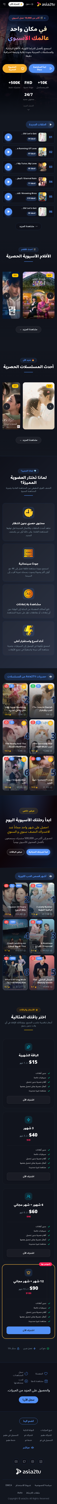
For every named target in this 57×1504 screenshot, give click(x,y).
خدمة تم (28, 1440)
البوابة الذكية (28, 1430)
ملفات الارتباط (33, 1493)
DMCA (9, 1485)
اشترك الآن (14, 4)
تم (11, 1430)
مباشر (26, 1447)
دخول (28, 4)
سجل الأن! (28, 1399)
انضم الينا (28, 1421)
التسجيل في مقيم (10, 1435)
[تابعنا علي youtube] (16, 1461)
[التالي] (6, 295)
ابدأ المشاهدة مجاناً (39, 68)
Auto (19, 1493)
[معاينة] (8, 137)
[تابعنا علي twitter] (24, 1461)
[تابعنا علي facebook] (41, 1461)
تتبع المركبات (46, 1430)
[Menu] (4, 4)
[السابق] (50, 295)
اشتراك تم (28, 1435)
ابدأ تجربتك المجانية (38, 852)
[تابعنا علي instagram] (32, 1461)
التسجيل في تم (46, 1440)
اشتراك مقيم (46, 1435)
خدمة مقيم (10, 1440)
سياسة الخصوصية (43, 1485)
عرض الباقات (15, 852)
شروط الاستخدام (23, 1485)
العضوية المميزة (12, 68)
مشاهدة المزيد (26, 226)
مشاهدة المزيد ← (28, 329)
